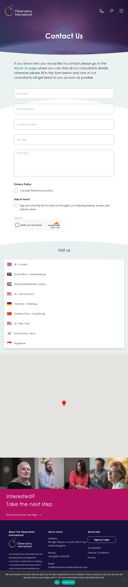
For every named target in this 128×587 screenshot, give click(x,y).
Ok (57, 582)
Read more (68, 582)
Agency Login (101, 539)
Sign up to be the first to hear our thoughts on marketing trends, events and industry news (64, 207)
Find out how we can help (21, 514)
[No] (124, 578)
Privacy (92, 557)
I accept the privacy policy (36, 190)
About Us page (25, 68)
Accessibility (94, 547)
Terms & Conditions (98, 552)
